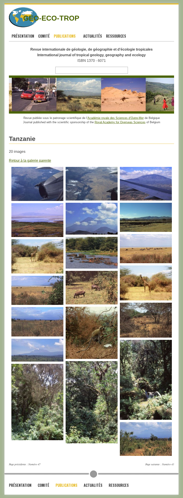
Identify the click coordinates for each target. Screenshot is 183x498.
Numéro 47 (34, 464)
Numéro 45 (168, 464)
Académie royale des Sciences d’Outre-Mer (115, 118)
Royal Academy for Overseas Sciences (120, 122)
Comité (44, 36)
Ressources (116, 36)
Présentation (23, 36)
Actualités (92, 36)
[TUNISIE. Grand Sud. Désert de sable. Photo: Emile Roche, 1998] (118, 94)
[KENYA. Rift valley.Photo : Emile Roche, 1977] (73, 94)
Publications (65, 36)
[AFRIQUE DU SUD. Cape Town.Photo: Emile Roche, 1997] (28, 94)
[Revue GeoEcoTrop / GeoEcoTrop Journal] (13, 17)
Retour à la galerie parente (30, 160)
